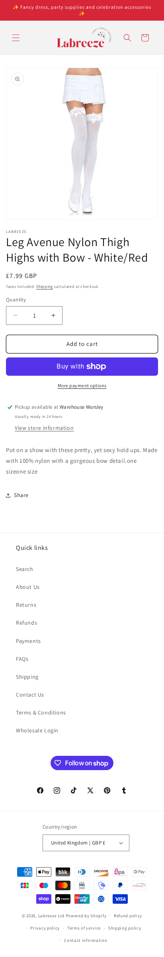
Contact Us (30, 694)
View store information (44, 427)
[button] (16, 38)
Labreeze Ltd (51, 915)
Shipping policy (124, 928)
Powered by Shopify (86, 915)
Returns (26, 604)
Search (24, 569)
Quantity (16, 299)
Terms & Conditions (41, 712)
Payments (28, 640)
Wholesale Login (37, 730)
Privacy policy (45, 928)
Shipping (44, 286)
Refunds (26, 622)
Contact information (85, 940)
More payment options (82, 385)
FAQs (22, 658)
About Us (28, 586)
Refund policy (128, 915)
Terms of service (84, 928)
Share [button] (21, 495)
